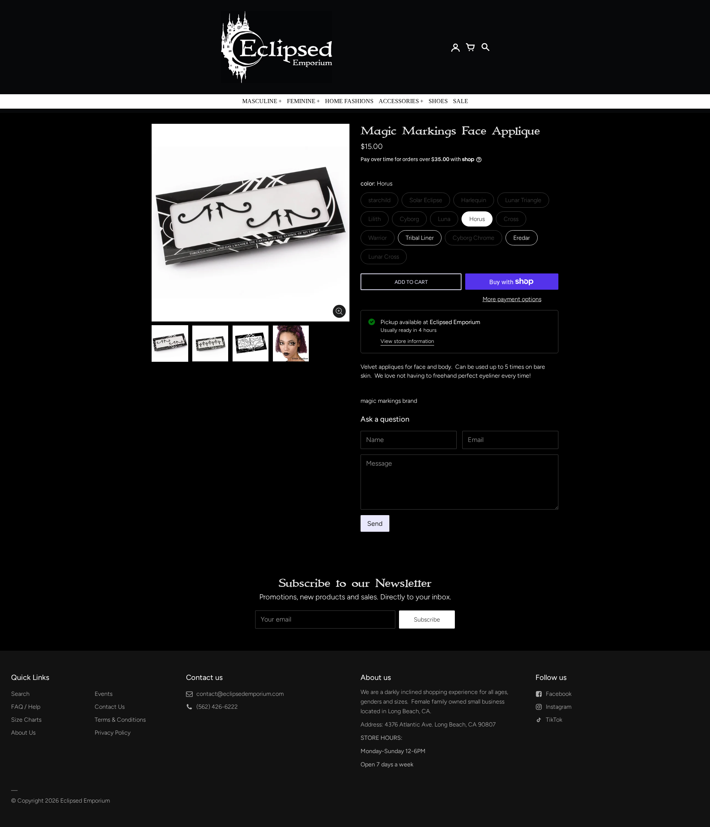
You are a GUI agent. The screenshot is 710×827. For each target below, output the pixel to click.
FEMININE (301, 101)
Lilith (374, 218)
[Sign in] (455, 47)
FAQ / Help (25, 706)
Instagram (558, 706)
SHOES (438, 101)
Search (20, 693)
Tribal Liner (420, 237)
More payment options (512, 299)
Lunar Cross (383, 256)
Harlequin (473, 200)
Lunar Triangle (523, 200)
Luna (444, 218)
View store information (407, 341)
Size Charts (26, 719)
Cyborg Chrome (473, 237)
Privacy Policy (113, 732)
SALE (460, 101)
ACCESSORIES (399, 101)
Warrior (377, 237)
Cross (511, 218)
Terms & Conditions (120, 719)
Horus (477, 218)
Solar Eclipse (425, 200)
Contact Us (110, 706)
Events (103, 693)
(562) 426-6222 (217, 706)
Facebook (558, 693)
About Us (23, 732)
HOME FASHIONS (349, 101)
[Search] (485, 47)
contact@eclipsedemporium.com (240, 693)
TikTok (554, 719)
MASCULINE (259, 101)
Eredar (521, 237)
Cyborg (409, 218)
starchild (379, 200)
